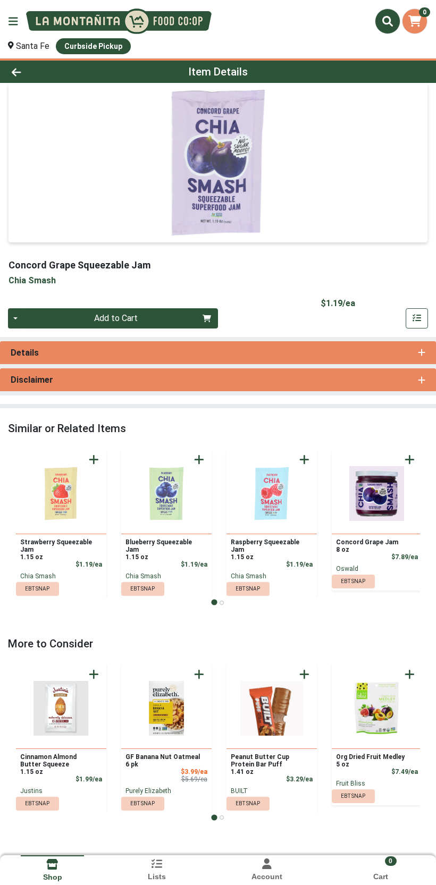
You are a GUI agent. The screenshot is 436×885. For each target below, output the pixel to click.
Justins (31, 791)
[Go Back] (61, 72)
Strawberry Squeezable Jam (56, 549)
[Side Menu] (13, 21)
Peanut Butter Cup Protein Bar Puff (260, 764)
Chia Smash (38, 576)
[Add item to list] (417, 318)
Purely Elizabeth (148, 791)
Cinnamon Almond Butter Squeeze (48, 764)
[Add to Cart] (94, 459)
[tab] (214, 602)
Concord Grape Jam (367, 545)
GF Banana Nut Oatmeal (162, 760)
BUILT (239, 791)
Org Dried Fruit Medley (370, 760)
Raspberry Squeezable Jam (265, 549)
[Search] (387, 21)
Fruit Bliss (350, 783)
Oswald (347, 568)
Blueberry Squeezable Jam (158, 549)
